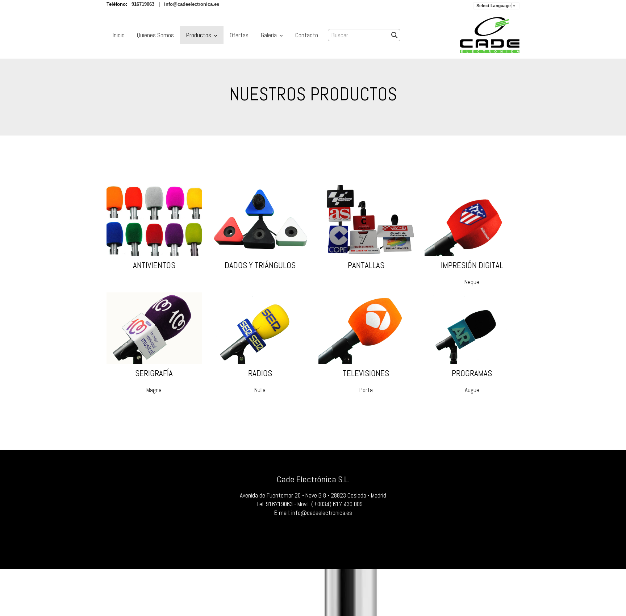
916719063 (279, 504)
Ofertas (239, 35)
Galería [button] (269, 35)
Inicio (119, 35)
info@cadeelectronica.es (321, 513)
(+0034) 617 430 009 (337, 504)
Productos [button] (199, 35)
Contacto (306, 35)
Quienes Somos (155, 35)
